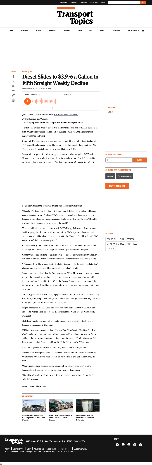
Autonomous (117, 30)
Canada (110, 248)
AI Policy (59, 452)
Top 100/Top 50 (132, 30)
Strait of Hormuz (115, 244)
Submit (139, 160)
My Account (94, 2)
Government (24, 30)
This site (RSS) (140, 444)
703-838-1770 (79, 441)
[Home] (76, 16)
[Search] (143, 2)
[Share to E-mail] (13, 91)
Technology (52, 30)
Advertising (63, 2)
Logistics (102, 30)
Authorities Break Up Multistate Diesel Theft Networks (85, 417)
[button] (13, 95)
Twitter (123, 444)
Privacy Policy (48, 452)
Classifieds (83, 2)
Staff (29, 449)
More (143, 30)
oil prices (132, 244)
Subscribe (73, 2)
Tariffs (130, 239)
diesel (45, 386)
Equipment (67, 30)
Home (11, 30)
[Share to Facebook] (13, 77)
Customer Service (82, 449)
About (7, 449)
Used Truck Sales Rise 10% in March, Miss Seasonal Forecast (60, 417)
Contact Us (18, 449)
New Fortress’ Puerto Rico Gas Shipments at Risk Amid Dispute (33, 417)
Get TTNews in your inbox (65, 114)
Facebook (117, 444)
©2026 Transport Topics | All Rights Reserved (23, 452)
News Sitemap (70, 452)
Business (38, 30)
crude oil (111, 239)
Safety (80, 30)
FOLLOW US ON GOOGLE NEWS (117, 186)
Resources (65, 449)
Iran (121, 239)
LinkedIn (134, 444)
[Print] (13, 100)
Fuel (90, 30)
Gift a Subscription (126, 176)
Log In (103, 2)
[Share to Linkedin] (13, 86)
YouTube (128, 444)
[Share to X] (13, 81)
